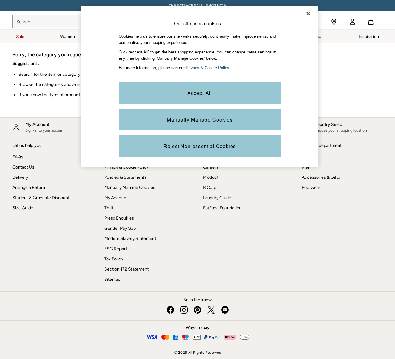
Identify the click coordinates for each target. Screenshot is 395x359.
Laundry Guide (217, 197)
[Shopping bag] (371, 21)
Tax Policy (113, 259)
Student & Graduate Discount (40, 197)
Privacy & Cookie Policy (126, 167)
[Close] (308, 13)
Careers (210, 167)
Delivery (20, 177)
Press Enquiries (119, 218)
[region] (199, 86)
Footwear (311, 187)
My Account (116, 197)
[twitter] (211, 310)
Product (210, 177)
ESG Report (115, 248)
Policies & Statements (125, 177)
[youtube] (224, 310)
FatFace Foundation (222, 208)
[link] (352, 21)
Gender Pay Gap (120, 228)
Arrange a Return (28, 187)
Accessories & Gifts (321, 177)
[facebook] (170, 310)
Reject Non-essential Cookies (200, 146)
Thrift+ (111, 208)
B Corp (209, 187)
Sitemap (112, 279)
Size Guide (22, 208)
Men (306, 167)
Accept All (199, 92)
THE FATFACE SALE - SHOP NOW (197, 5)
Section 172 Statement (126, 269)
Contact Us (23, 167)
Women (309, 157)
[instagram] (184, 310)
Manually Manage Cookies (129, 187)
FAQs (17, 157)
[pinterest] (197, 310)
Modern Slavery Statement (130, 238)
